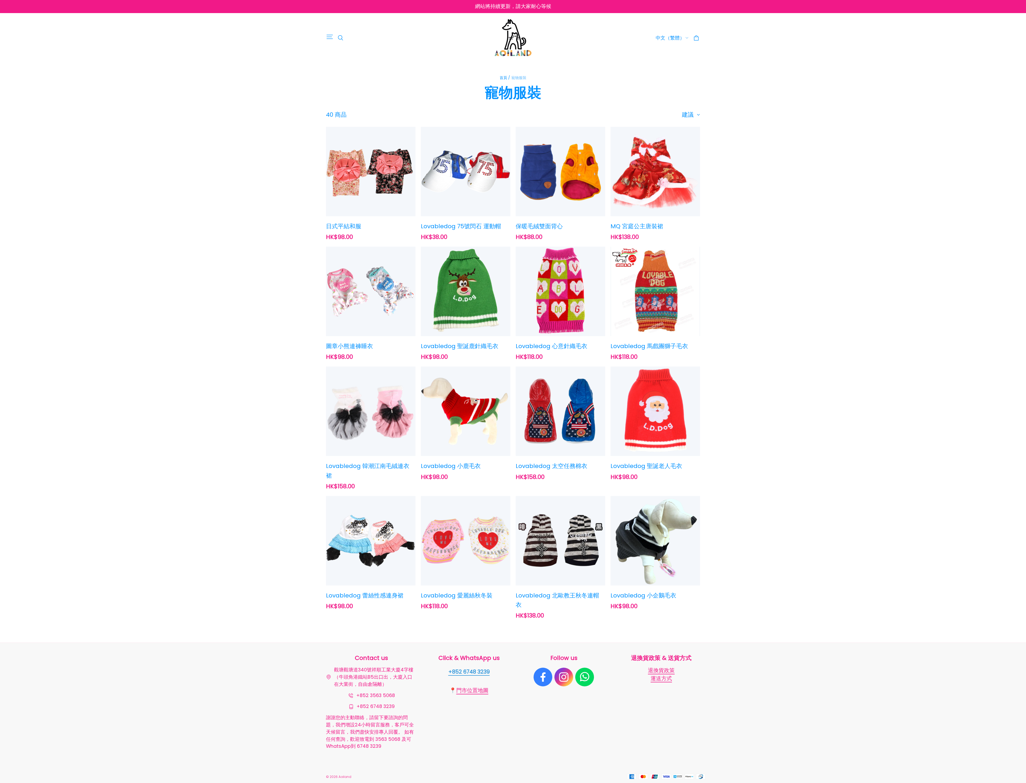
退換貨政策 (661, 670)
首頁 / (505, 77)
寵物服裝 (518, 77)
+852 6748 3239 (469, 671)
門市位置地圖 (472, 690)
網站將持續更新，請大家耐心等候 (513, 6)
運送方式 (661, 678)
